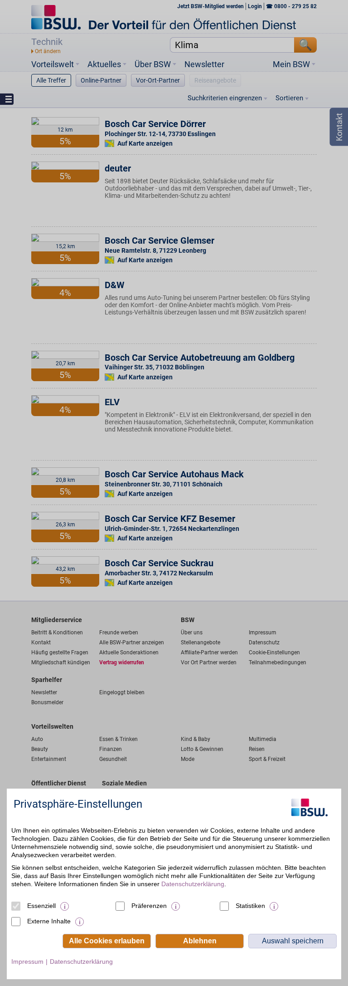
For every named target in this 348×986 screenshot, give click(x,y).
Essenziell (41, 905)
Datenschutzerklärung (192, 884)
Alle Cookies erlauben (107, 941)
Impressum (27, 961)
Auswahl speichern (293, 941)
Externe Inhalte (49, 921)
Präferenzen (149, 905)
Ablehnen (200, 941)
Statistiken (250, 905)
